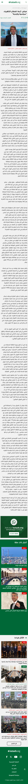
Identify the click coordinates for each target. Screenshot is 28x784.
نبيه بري (19, 660)
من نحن (14, 765)
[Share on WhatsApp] (25, 18)
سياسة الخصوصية (14, 775)
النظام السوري (19, 710)
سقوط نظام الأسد (11, 684)
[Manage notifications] (24, 769)
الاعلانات (14, 772)
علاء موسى (24, 660)
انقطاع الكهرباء (11, 48)
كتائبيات (24, 666)
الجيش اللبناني (12, 710)
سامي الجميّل (24, 734)
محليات (24, 548)
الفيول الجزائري (18, 48)
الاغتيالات (9, 734)
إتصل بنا (14, 769)
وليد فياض (24, 48)
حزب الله (25, 710)
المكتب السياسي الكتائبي (21, 684)
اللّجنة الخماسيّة (13, 660)
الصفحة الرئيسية (14, 762)
